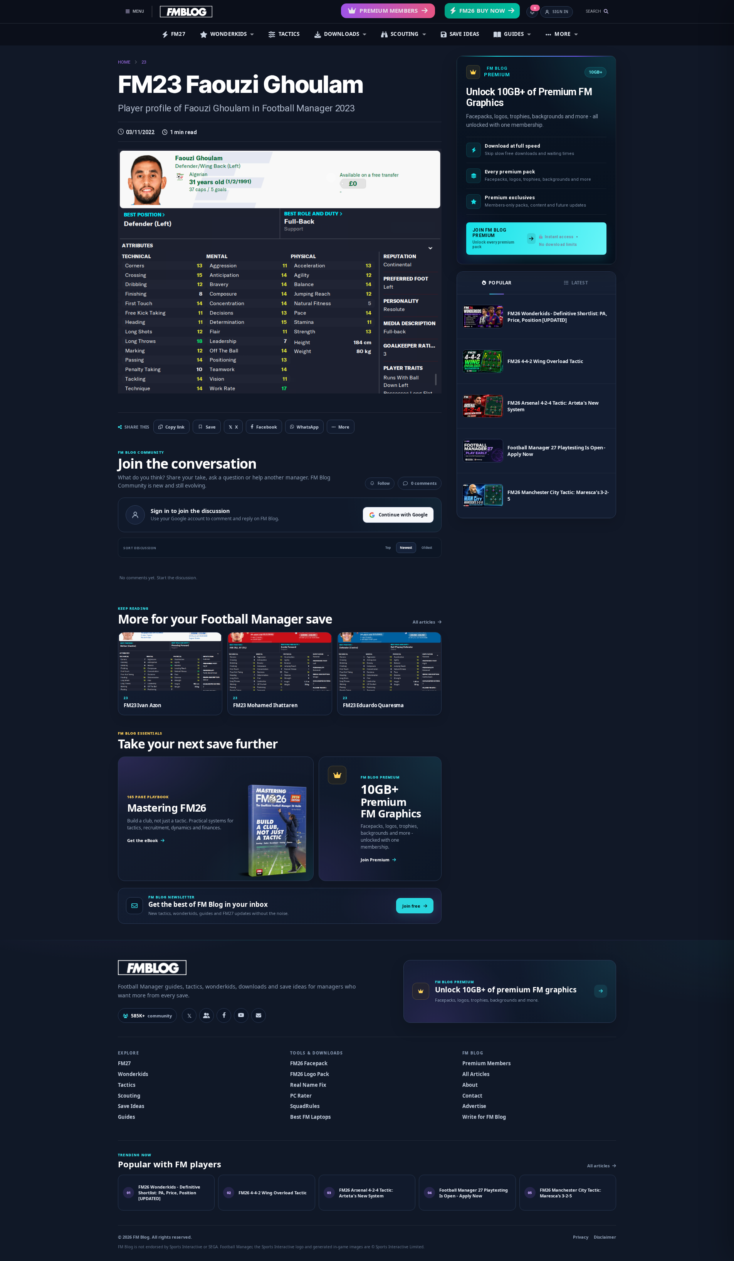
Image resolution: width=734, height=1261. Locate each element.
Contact (472, 1095)
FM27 (178, 33)
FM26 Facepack (309, 1063)
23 (143, 62)
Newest (406, 547)
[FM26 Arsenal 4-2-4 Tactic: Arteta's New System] (482, 406)
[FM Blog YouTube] (241, 1015)
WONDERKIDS (228, 33)
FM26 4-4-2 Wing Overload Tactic (545, 361)
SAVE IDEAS (464, 33)
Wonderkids (133, 1074)
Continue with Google (403, 515)
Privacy (580, 1237)
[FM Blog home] (254, 967)
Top (388, 547)
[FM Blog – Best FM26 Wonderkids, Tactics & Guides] (186, 11)
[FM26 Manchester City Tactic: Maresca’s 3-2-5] (482, 495)
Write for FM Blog (484, 1116)
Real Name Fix (308, 1084)
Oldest (427, 547)
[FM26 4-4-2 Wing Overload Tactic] (482, 361)
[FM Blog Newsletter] (258, 1015)
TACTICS (289, 33)
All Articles (475, 1074)
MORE (562, 33)
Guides (126, 1116)
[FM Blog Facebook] (224, 1015)
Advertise (474, 1106)
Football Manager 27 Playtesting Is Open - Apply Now (556, 450)
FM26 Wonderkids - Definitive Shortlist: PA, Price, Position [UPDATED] (557, 316)
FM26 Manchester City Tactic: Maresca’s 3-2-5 (558, 495)
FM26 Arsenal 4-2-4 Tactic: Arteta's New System (552, 406)
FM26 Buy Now (482, 10)
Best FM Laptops (310, 1116)
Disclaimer (605, 1237)
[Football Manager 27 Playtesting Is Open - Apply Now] (482, 450)
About (470, 1084)
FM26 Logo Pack (309, 1074)
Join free (411, 906)
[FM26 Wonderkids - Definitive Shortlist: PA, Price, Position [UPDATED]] (482, 316)
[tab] (496, 283)
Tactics (126, 1084)
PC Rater (301, 1095)
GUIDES (514, 33)
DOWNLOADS (341, 33)
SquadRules (304, 1106)
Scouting (129, 1095)
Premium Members (388, 10)
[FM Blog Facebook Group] (206, 1015)
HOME (124, 62)
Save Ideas (131, 1106)
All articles (424, 622)
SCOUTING (404, 33)
